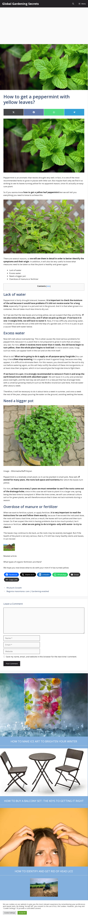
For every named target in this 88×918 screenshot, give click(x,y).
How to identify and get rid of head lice (44, 871)
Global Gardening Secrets (20, 4)
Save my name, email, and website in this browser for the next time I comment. (41, 656)
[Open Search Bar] (73, 3)
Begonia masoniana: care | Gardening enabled (28, 591)
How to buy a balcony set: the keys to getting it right (44, 801)
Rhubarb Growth (14, 587)
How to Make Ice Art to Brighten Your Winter (44, 741)
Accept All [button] (22, 913)
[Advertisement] (44, 25)
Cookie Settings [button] (9, 913)
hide (48, 286)
